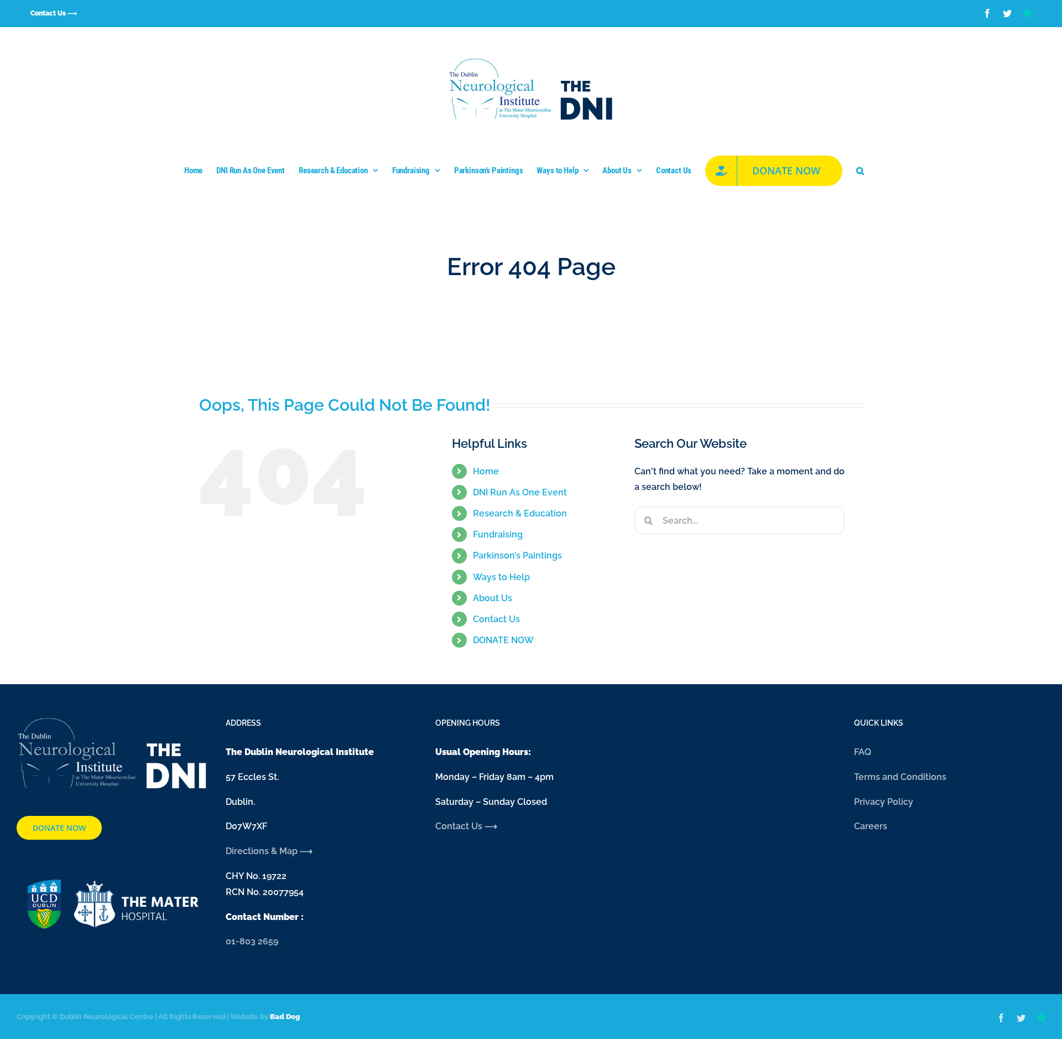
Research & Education (520, 513)
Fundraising (498, 534)
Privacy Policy (883, 802)
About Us (492, 598)
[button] (860, 170)
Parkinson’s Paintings (517, 555)
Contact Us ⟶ (466, 826)
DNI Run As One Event (520, 492)
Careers (870, 826)
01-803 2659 (252, 941)
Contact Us (496, 619)
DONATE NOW (503, 640)
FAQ (862, 752)
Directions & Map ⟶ (270, 851)
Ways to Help (501, 577)
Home (486, 471)
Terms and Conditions (900, 777)
